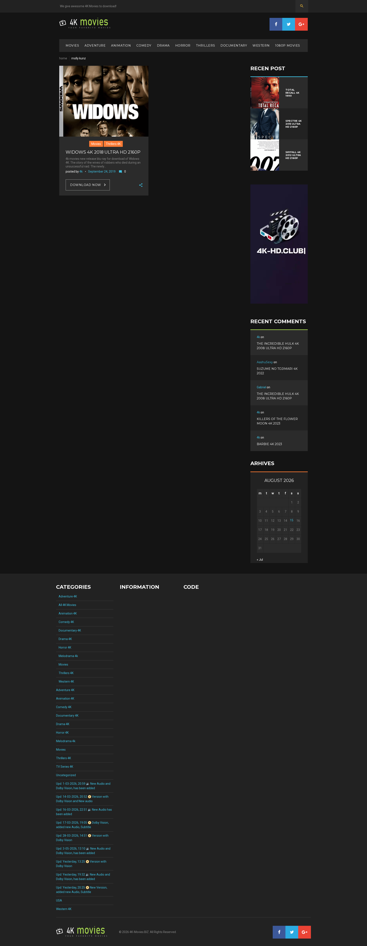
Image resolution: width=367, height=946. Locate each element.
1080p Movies (287, 45)
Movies (72, 45)
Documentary (233, 45)
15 (291, 520)
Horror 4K (63, 647)
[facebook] (276, 24)
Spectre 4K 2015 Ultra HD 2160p (293, 123)
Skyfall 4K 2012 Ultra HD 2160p (293, 155)
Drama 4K (64, 639)
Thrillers (205, 45)
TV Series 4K (64, 766)
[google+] (301, 24)
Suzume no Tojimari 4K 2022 (277, 371)
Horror (183, 45)
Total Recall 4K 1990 (292, 92)
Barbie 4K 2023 (269, 444)
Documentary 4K (68, 630)
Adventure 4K (66, 596)
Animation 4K (66, 613)
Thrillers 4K (113, 144)
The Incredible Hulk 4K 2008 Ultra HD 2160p (278, 346)
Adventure (95, 45)
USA (59, 900)
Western (261, 45)
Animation (121, 45)
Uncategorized (66, 775)
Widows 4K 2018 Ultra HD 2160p (103, 152)
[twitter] (288, 24)
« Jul (260, 559)
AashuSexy (265, 362)
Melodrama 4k (67, 656)
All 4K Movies (66, 605)
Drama (163, 45)
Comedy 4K (65, 622)
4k (81, 171)
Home (63, 58)
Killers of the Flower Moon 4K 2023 (277, 421)
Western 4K (65, 681)
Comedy (143, 45)
